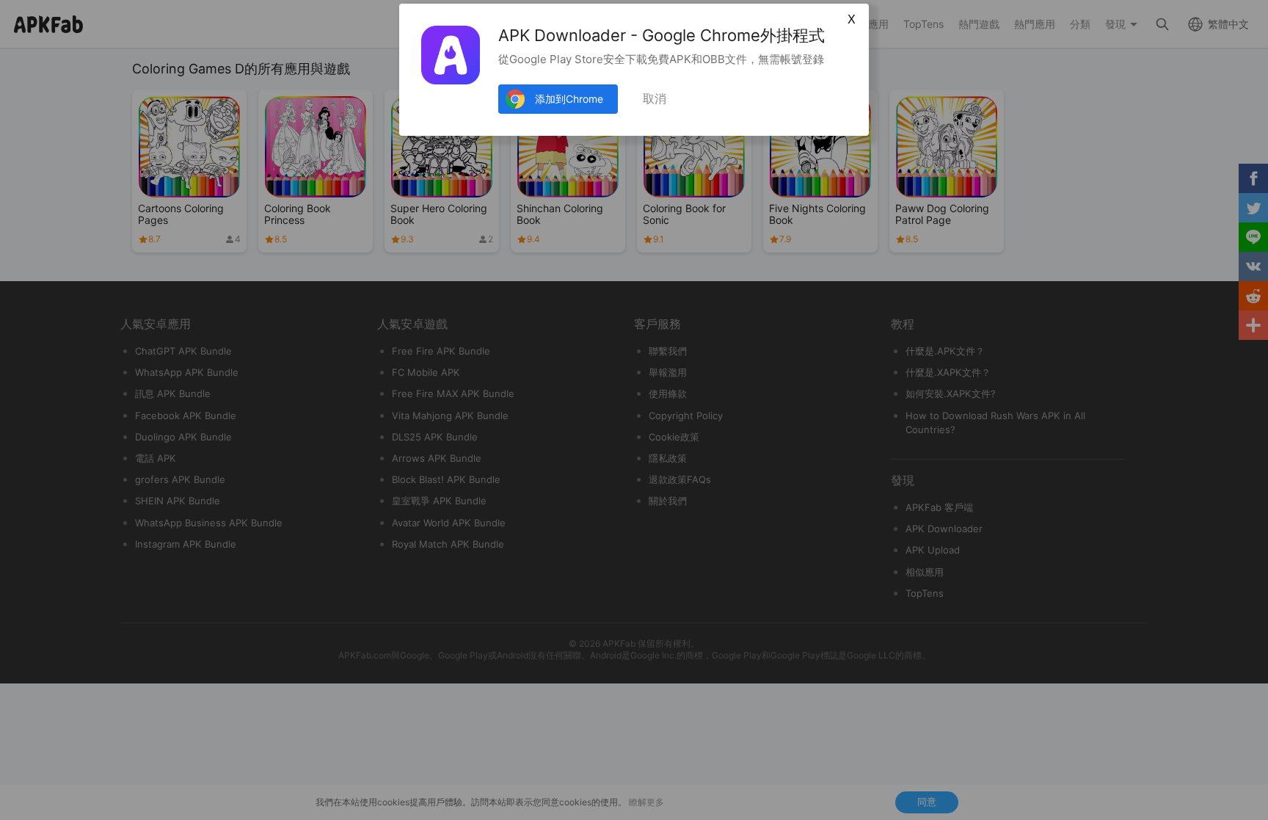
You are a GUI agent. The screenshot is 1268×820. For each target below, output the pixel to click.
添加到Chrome (569, 98)
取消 (654, 98)
